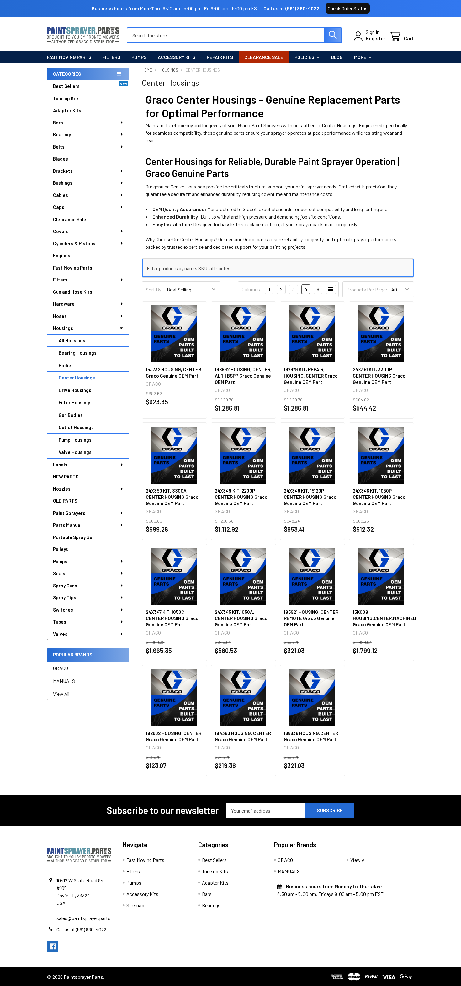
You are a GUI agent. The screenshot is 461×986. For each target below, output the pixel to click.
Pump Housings (75, 440)
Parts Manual (67, 525)
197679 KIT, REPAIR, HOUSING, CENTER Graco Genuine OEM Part (311, 376)
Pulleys (60, 549)
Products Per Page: (367, 289)
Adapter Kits (67, 110)
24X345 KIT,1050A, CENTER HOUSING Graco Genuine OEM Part (241, 618)
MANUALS (64, 681)
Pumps (138, 57)
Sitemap (135, 905)
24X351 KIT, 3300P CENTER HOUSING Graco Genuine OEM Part (379, 376)
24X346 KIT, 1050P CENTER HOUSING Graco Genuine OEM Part (379, 497)
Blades (60, 158)
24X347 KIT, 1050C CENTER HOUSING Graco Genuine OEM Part (172, 618)
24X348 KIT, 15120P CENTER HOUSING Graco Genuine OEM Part (310, 497)
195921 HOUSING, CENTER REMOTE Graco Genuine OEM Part (311, 618)
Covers (61, 231)
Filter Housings (75, 402)
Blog (337, 57)
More (360, 57)
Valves (60, 634)
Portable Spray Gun (74, 537)
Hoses (60, 316)
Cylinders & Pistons (74, 243)
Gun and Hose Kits (72, 292)
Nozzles (62, 489)
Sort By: (154, 289)
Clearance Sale (263, 57)
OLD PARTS (65, 501)
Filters (111, 57)
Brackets (63, 171)
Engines (61, 255)
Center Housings (77, 377)
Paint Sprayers (69, 513)
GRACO (60, 668)
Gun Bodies (71, 415)
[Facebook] (52, 946)
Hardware (64, 304)
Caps (58, 207)
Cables (60, 195)
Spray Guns (65, 585)
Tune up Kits (66, 98)
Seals (59, 573)
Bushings (62, 183)
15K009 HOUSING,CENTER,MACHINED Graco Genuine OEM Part (384, 618)
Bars (58, 122)
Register (375, 38)
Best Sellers (66, 86)
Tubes (59, 621)
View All (61, 694)
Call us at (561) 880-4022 (291, 8)
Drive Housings (75, 390)
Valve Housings (75, 452)
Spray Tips (64, 597)
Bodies (66, 365)
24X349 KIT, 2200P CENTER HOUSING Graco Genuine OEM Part (241, 497)
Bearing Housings (78, 353)
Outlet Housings (76, 427)
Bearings (62, 134)
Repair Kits (220, 57)
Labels (60, 464)
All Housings (72, 340)
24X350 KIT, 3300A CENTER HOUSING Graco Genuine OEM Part (172, 497)
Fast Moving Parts (69, 57)
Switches (63, 610)
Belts (59, 147)
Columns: (252, 289)
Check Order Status (348, 8)
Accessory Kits (176, 57)
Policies (304, 57)
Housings (63, 328)
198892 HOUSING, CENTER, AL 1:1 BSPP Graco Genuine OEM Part (243, 376)
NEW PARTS (65, 476)
